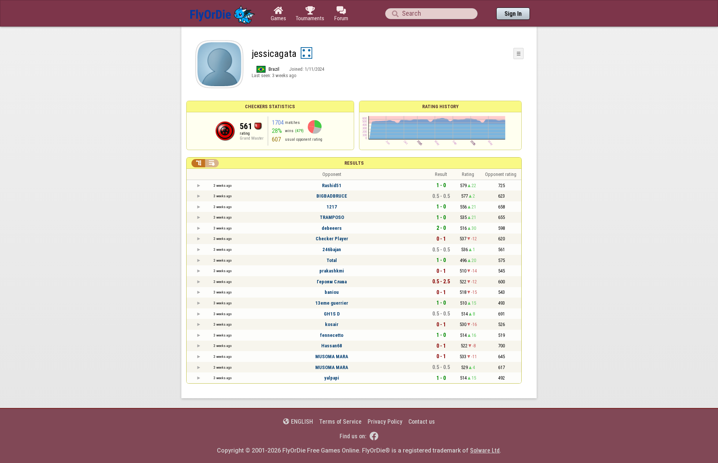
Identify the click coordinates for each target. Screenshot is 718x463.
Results (354, 163)
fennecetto (331, 335)
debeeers (332, 228)
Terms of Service (340, 421)
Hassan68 (331, 345)
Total (331, 260)
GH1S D (332, 314)
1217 (331, 207)
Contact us (421, 421)
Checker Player (332, 238)
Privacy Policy (385, 421)
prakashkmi (331, 271)
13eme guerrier (331, 303)
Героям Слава (332, 281)
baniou (332, 292)
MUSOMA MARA (331, 356)
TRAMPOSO (332, 217)
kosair (331, 324)
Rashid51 (331, 185)
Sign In (513, 13)
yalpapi (331, 378)
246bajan (331, 249)
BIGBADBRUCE (331, 196)
